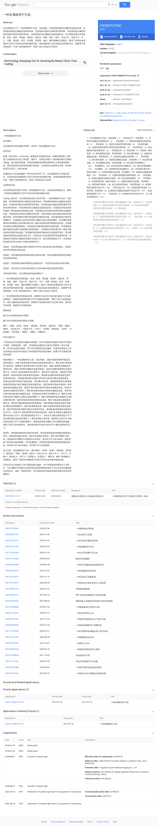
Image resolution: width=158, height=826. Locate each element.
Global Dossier (129, 120)
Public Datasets (76, 822)
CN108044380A (12, 564)
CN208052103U (12, 534)
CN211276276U (12, 637)
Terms (90, 822)
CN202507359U (12, 643)
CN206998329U (12, 649)
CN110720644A (12, 552)
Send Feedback (58, 822)
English (119, 44)
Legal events (121, 113)
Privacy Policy (103, 822)
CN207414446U (12, 558)
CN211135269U (12, 631)
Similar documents (136, 113)
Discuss (141, 120)
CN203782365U (12, 601)
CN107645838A (12, 607)
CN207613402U (12, 613)
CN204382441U (12, 595)
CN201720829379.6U (14, 702)
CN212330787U (12, 577)
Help (115, 822)
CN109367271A (12, 496)
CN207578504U (12, 528)
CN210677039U (12, 583)
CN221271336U (12, 661)
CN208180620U (12, 625)
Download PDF (110, 36)
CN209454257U (12, 571)
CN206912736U (12, 546)
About (44, 822)
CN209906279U (12, 589)
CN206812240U (12, 619)
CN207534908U (12, 667)
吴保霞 (111, 48)
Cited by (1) (109, 113)
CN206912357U (12, 540)
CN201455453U (12, 673)
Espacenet (117, 120)
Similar (144, 36)
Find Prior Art (129, 36)
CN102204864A (12, 655)
